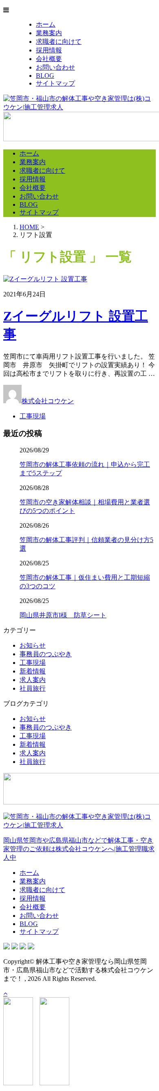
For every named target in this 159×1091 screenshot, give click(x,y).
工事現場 (33, 416)
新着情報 (33, 671)
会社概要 (49, 58)
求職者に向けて (59, 41)
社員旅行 (33, 688)
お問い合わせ (55, 67)
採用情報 (49, 50)
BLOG (45, 75)
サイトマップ (55, 83)
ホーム (45, 24)
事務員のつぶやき (46, 654)
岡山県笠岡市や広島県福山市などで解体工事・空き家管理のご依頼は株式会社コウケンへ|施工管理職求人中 (79, 849)
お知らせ (33, 645)
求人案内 (33, 679)
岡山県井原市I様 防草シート (63, 615)
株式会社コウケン (48, 401)
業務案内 (49, 32)
